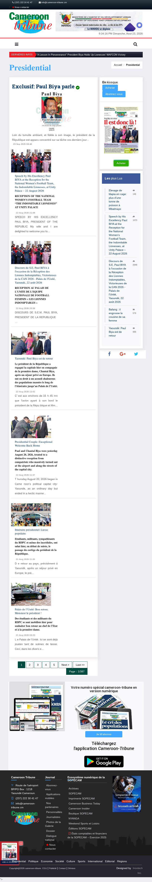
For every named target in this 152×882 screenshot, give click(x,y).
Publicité (53, 868)
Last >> (80, 664)
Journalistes (53, 817)
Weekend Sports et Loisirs (84, 823)
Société (59, 861)
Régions (122, 861)
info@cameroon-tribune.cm (54, 2)
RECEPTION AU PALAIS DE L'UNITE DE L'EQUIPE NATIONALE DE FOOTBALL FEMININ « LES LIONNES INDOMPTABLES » (32, 295)
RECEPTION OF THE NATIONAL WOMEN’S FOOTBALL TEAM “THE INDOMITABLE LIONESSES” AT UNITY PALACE (36, 201)
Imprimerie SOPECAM (82, 798)
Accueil (118, 65)
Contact (62, 868)
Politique (33, 861)
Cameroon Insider (79, 808)
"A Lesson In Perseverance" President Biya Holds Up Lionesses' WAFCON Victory (81, 54)
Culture (71, 861)
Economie (47, 861)
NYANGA (74, 818)
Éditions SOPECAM (80, 828)
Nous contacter (21, 7)
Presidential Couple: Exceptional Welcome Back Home (33, 443)
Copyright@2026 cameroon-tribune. (25, 868)
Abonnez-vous (114, 94)
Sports (81, 861)
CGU (44, 868)
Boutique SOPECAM (80, 813)
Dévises (71, 868)
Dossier (50, 830)
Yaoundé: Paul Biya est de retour (34, 358)
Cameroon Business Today (84, 803)
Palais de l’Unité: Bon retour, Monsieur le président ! (31, 611)
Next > (65, 664)
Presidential (133, 65)
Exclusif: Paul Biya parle (44, 86)
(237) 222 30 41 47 (23, 2)
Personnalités (54, 812)
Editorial (110, 861)
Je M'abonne (103, 734)
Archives (74, 788)
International (95, 861)
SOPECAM (75, 793)
